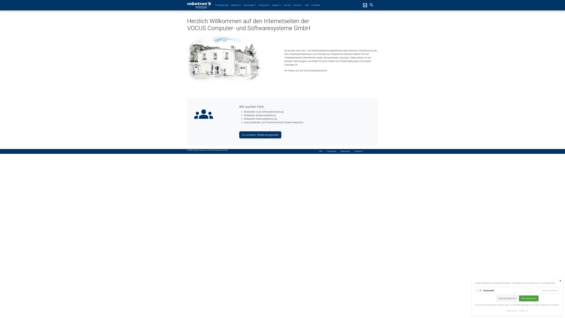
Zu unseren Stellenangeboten (260, 135)
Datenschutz (511, 311)
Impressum (523, 311)
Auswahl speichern (507, 298)
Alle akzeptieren (528, 298)
